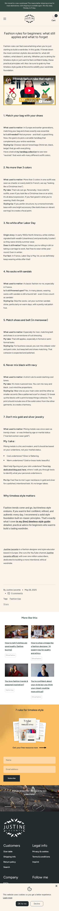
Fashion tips (15, 599)
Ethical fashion (10, 655)
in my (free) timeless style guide (33, 521)
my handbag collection (26, 152)
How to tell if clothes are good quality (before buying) (16, 646)
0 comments (17, 593)
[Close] (56, 885)
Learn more (7, 898)
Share (6, 604)
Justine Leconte (10, 549)
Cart (54, 18)
